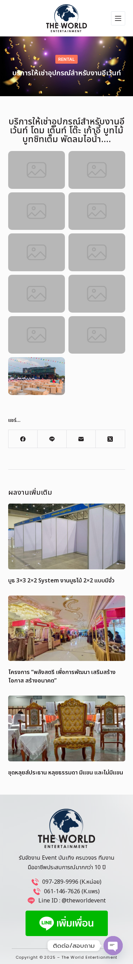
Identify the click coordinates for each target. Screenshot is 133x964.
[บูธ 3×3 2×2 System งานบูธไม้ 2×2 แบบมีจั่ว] (66, 536)
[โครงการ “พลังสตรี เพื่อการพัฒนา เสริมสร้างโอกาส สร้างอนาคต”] (66, 628)
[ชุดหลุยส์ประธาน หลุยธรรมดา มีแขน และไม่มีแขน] (66, 728)
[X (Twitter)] (110, 439)
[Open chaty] (113, 945)
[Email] (81, 439)
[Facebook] (23, 439)
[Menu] (118, 18)
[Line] (52, 439)
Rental (66, 59)
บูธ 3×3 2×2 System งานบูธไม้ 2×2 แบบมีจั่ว (61, 580)
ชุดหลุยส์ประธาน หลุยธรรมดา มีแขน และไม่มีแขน (65, 772)
